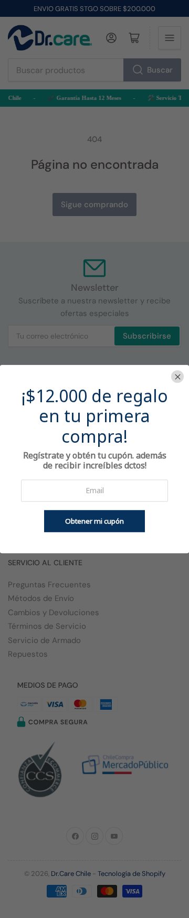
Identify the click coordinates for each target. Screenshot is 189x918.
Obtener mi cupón (94, 521)
